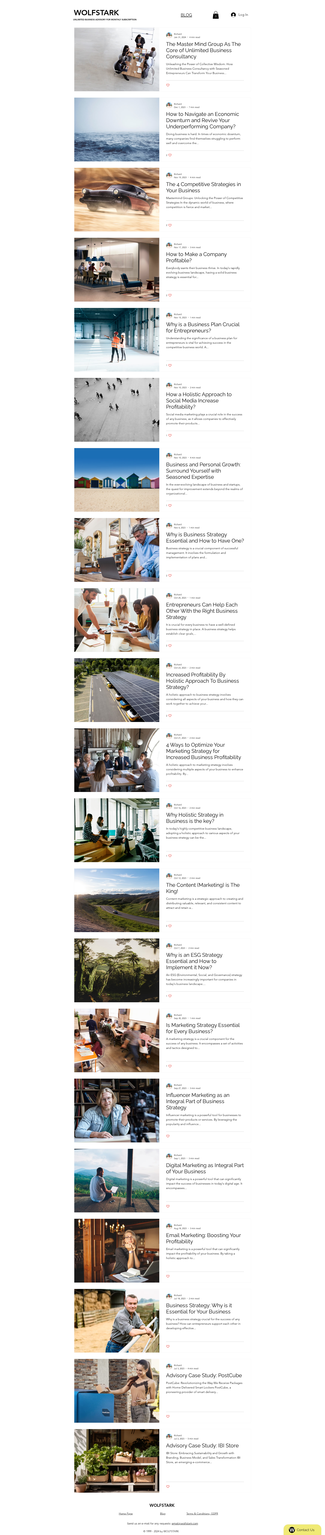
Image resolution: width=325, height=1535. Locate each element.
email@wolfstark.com (185, 1523)
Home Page (126, 1513)
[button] (216, 15)
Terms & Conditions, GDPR (202, 1513)
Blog (163, 1513)
